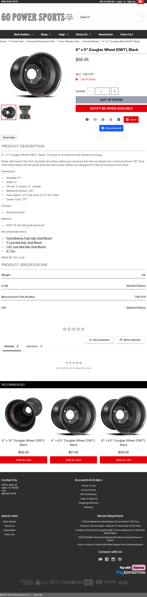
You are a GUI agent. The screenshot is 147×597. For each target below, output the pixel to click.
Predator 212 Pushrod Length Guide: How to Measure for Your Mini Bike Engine (110, 531)
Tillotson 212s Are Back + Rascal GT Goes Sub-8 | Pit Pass (110, 525)
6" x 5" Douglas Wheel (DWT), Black (121, 41)
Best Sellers (9, 521)
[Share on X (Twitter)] (111, 119)
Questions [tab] (32, 346)
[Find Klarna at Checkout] (110, 567)
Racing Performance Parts (41, 41)
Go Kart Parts (17, 41)
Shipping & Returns (89, 503)
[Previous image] (6, 74)
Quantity (80, 91)
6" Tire (10, 251)
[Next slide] (141, 432)
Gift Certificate (107, 1)
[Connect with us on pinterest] (120, 559)
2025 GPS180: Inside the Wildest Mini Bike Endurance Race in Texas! (110, 539)
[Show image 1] (8, 112)
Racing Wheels (91, 41)
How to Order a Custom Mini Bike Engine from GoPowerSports (110, 544)
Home (3, 41)
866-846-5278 (9, 1)
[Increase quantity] (114, 91)
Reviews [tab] (9, 346)
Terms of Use (88, 485)
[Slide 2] (76, 467)
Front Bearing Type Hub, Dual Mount (29, 238)
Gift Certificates (88, 494)
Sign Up (131, 1)
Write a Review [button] (132, 339)
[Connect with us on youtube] (100, 559)
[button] (24, 34)
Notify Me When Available (111, 108)
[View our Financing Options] (110, 572)
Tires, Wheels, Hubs (69, 41)
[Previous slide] (6, 432)
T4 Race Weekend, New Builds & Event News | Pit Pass (110, 521)
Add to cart (23, 460)
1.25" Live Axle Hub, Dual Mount (26, 246)
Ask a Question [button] (101, 339)
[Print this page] (103, 119)
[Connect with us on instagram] (113, 559)
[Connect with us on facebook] (107, 559)
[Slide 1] (71, 467)
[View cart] (140, 1)
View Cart (126, 34)
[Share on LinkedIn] (119, 119)
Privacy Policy (88, 490)
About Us (10, 525)
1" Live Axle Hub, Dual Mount (24, 242)
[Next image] (64, 74)
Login (119, 1)
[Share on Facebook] (87, 119)
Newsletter (106, 34)
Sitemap (88, 507)
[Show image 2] (25, 112)
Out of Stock (111, 100)
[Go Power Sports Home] (37, 17)
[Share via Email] (95, 119)
